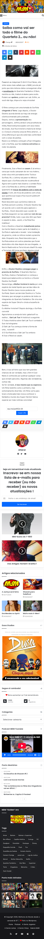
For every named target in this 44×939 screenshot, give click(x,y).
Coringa (30, 839)
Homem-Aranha (25, 851)
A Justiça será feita (10, 592)
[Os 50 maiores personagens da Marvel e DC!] (8, 886)
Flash (20, 847)
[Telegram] (4, 57)
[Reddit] (27, 52)
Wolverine (24, 867)
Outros (6, 23)
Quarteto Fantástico (9, 863)
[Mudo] (35, 755)
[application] (22, 745)
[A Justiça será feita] (11, 584)
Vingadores (14, 867)
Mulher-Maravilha (17, 859)
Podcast (18, 924)
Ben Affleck (7, 839)
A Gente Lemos (10, 928)
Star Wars (22, 863)
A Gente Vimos (23, 928)
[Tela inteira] (39, 755)
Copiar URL (22, 413)
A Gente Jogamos (28, 924)
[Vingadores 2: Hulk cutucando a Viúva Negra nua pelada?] (8, 895)
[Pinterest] (21, 52)
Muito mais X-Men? (31, 613)
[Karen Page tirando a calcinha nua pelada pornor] (22, 904)
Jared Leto (20, 855)
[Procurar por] (43, 15)
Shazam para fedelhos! (29, 593)
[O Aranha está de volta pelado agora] (8, 904)
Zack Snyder (7, 871)
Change (8, 42)
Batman (12, 835)
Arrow (5, 835)
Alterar (22, 449)
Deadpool (6, 843)
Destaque (26, 843)
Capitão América (19, 839)
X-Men (33, 867)
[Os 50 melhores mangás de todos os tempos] (22, 895)
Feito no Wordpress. (29, 921)
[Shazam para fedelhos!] (32, 584)
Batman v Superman (25, 835)
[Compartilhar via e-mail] (10, 57)
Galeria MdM (35, 928)
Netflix (28, 859)
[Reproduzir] (5, 755)
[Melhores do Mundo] (22, 6)
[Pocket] (32, 52)
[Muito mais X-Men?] (32, 606)
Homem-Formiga (8, 855)
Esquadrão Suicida (9, 847)
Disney (34, 843)
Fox (26, 847)
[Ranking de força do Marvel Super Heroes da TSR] (22, 886)
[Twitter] (10, 52)
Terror (5, 867)
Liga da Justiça (33, 855)
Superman (32, 863)
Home (11, 924)
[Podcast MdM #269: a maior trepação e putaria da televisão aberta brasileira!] (35, 887)
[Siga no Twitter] (11, 42)
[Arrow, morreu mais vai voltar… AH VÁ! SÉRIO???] (35, 904)
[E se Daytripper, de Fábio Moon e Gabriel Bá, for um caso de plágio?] (35, 895)
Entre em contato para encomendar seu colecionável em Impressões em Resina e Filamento (22, 633)
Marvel (5, 859)
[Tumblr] (15, 52)
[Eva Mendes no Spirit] (11, 606)
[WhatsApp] (38, 52)
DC (38, 839)
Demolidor (16, 843)
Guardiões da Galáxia (10, 851)
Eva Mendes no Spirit (11, 613)
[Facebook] (4, 52)
